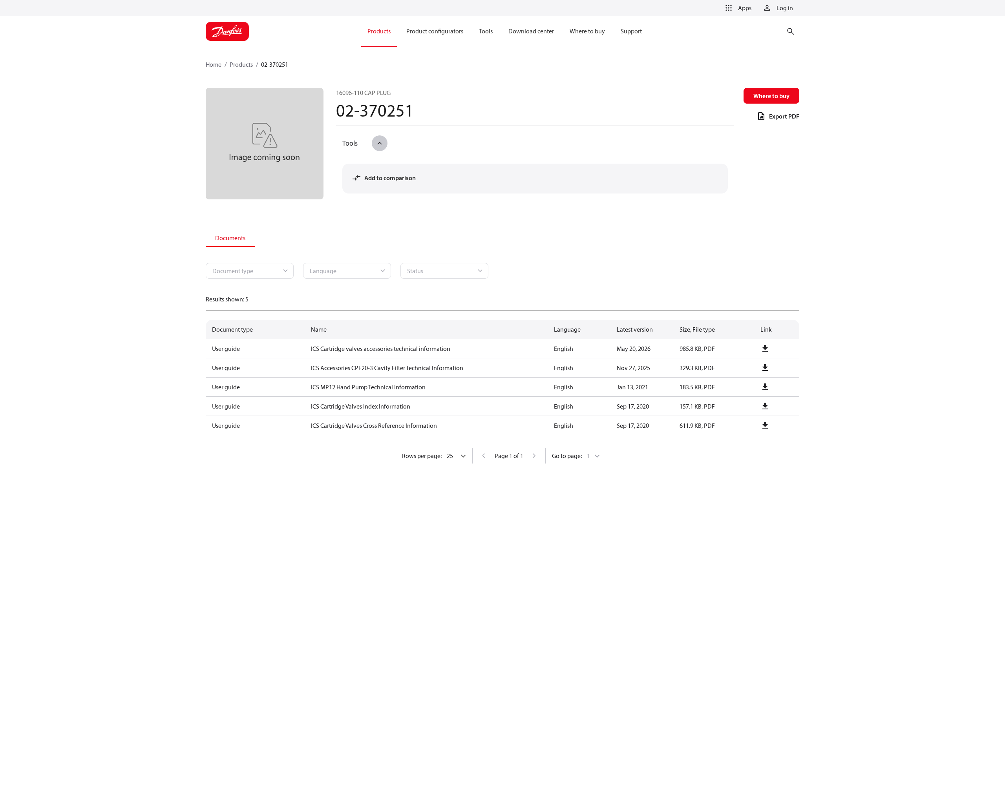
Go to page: (567, 456)
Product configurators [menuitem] (434, 31)
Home (213, 64)
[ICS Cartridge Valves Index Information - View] (765, 406)
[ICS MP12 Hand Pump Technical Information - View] (765, 387)
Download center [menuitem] (531, 31)
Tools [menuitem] (486, 31)
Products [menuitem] (379, 31)
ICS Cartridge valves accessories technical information (380, 348)
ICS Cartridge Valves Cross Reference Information (374, 425)
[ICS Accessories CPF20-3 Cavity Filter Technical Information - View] (765, 367)
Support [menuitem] (631, 31)
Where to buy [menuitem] (587, 31)
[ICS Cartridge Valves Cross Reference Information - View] (765, 425)
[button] (736, 8)
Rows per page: (422, 456)
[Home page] (227, 31)
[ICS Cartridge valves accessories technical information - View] (765, 348)
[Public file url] (765, 348)
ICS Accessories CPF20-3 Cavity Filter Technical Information (387, 368)
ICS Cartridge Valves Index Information (360, 406)
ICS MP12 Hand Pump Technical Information (368, 387)
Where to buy (771, 96)
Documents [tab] (230, 238)
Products (241, 64)
